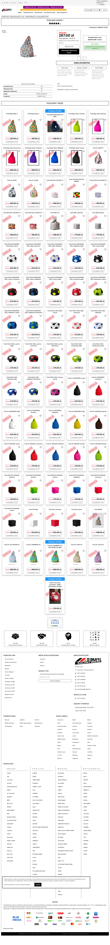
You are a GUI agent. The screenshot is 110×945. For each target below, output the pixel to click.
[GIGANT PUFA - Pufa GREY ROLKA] (98, 222)
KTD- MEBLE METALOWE (39, 871)
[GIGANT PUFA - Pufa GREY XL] (55, 222)
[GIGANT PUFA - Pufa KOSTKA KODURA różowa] (55, 487)
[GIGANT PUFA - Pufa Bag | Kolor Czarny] (76, 158)
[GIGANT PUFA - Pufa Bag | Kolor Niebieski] (55, 158)
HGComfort (35, 830)
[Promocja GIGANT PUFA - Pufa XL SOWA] (28, 187)
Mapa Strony (8, 697)
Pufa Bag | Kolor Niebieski (55, 148)
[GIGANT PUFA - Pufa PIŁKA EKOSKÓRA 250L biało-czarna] (11, 256)
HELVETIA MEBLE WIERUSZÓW (40, 827)
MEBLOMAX (61, 820)
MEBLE (20, 12)
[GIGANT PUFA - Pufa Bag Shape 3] (33, 126)
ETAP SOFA (10, 857)
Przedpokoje (8, 726)
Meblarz (60, 793)
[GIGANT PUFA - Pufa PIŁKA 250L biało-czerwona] (76, 322)
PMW (59, 891)
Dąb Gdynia (10, 837)
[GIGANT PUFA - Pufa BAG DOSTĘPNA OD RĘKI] (55, 126)
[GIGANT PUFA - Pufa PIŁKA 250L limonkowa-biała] (76, 355)
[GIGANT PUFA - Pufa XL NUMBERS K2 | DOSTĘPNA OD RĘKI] (55, 557)
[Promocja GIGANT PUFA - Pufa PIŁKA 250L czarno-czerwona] (28, 351)
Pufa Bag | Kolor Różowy (98, 113)
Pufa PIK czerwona (55, 509)
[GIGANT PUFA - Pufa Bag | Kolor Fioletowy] (33, 158)
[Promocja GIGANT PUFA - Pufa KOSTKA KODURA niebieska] (71, 483)
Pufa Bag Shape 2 (12, 113)
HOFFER (35, 834)
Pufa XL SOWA (33, 180)
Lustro (74, 736)
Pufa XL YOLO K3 (98, 544)
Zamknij (38, 884)
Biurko (89, 720)
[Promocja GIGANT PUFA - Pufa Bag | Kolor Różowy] (92, 122)
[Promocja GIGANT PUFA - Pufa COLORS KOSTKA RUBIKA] (71, 187)
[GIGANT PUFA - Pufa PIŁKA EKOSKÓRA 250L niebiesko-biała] (76, 256)
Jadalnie (22, 720)
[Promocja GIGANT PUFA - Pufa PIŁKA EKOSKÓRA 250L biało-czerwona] (28, 252)
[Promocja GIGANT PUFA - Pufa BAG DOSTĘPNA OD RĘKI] (49, 122)
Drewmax (9, 850)
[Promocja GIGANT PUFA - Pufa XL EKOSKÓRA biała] (6, 418)
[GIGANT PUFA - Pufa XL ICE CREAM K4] (11, 557)
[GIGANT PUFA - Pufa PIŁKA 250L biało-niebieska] (98, 322)
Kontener (89, 726)
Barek (74, 720)
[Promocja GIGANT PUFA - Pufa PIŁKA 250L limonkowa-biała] (71, 351)
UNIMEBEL (86, 827)
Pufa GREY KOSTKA (76, 212)
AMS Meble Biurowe (12, 786)
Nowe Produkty (9, 678)
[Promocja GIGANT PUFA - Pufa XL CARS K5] (71, 553)
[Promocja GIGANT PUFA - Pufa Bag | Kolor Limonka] (71, 122)
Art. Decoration (10, 793)
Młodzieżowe (38, 723)
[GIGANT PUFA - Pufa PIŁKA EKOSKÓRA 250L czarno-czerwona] (11, 289)
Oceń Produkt (99, 68)
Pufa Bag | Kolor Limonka (77, 113)
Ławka (89, 732)
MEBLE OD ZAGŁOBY (63, 807)
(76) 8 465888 (80, 679)
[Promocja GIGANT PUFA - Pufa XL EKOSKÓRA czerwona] (92, 385)
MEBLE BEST (61, 796)
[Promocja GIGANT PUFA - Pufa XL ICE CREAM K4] (6, 553)
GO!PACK (35, 813)
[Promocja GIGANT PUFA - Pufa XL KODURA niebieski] (49, 450)
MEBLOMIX (61, 827)
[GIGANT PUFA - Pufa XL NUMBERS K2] (33, 557)
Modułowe (75, 739)
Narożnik (89, 739)
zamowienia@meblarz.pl (83, 689)
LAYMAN (35, 874)
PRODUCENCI (38, 12)
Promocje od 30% (10, 691)
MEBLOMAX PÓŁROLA (63, 823)
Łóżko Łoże (60, 736)
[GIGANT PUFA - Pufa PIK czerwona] (55, 520)
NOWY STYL (61, 861)
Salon (21, 726)
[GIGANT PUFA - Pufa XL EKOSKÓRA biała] (11, 422)
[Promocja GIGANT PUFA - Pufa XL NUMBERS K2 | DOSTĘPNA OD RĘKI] (49, 553)
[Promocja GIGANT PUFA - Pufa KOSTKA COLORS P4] (28, 218)
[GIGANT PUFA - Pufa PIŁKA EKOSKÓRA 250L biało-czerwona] (33, 256)
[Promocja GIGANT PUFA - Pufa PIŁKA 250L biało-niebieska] (92, 318)
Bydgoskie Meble (11, 817)
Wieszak (89, 755)
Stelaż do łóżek (91, 745)
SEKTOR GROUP (87, 786)
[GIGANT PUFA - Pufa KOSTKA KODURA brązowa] (11, 487)
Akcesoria (60, 720)
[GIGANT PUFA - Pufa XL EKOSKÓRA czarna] (76, 389)
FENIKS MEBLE (36, 779)
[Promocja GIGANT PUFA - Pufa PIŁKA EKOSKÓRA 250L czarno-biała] (92, 252)
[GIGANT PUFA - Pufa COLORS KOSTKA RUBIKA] (76, 191)
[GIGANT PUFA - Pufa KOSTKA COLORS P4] (33, 222)
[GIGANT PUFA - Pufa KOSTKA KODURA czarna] (11, 520)
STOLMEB (85, 817)
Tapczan (74, 752)
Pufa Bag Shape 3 (33, 113)
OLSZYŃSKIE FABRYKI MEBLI (65, 864)
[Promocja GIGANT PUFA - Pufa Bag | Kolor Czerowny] (6, 154)
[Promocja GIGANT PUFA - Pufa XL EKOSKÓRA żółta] (71, 418)
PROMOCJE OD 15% (30, 7)
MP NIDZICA (61, 847)
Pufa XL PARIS (12, 180)
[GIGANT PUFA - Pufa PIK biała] (33, 520)
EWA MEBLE (10, 861)
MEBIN (59, 790)
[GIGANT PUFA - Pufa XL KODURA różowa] (76, 453)
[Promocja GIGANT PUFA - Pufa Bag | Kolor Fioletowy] (28, 154)
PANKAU (60, 874)
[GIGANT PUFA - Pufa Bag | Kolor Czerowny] (11, 158)
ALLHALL (9, 783)
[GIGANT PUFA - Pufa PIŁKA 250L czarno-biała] (11, 355)
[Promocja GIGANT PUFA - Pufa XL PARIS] (6, 187)
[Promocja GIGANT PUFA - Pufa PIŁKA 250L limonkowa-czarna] (92, 351)
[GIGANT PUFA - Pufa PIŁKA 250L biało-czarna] (55, 322)
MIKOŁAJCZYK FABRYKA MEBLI (66, 830)
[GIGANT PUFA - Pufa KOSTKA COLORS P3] (11, 222)
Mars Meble (61, 773)
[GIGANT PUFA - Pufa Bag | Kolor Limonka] (76, 126)
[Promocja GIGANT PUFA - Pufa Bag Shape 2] (6, 122)
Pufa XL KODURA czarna (12, 444)
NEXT (59, 857)
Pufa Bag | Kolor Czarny (76, 148)
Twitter (42, 662)
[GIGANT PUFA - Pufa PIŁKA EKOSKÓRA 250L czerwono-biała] (76, 289)
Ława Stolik (75, 732)
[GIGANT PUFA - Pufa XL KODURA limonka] (98, 453)
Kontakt (26, 2)
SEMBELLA (86, 790)
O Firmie (7, 675)
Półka (59, 742)
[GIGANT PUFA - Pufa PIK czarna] (76, 520)
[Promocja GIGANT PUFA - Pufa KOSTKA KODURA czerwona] (92, 483)
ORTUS (60, 867)
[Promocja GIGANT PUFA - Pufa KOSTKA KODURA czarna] (6, 516)
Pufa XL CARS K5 (76, 544)
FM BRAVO (35, 783)
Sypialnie (37, 726)
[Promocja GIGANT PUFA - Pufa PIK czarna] (71, 516)
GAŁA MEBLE (36, 803)
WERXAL (85, 847)
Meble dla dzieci (9, 723)
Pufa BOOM (98, 509)
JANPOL (35, 844)
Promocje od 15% (10, 685)
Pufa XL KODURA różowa (76, 444)
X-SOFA (85, 850)
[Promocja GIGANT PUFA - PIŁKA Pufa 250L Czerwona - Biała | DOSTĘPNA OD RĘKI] (49, 592)
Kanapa (89, 723)
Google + (42, 665)
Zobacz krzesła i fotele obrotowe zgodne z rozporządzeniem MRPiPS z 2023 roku (43, 9)
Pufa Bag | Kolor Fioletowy (33, 148)
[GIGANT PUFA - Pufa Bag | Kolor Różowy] (98, 126)
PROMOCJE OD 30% (56, 7)
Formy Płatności (9, 672)
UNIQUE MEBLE (87, 830)
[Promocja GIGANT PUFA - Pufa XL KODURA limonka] (92, 450)
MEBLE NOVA (61, 803)
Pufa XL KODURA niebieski (55, 444)
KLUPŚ (34, 861)
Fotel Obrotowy (76, 723)
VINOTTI (85, 834)
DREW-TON (10, 847)
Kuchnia (89, 729)
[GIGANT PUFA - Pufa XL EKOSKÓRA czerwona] (98, 389)
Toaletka (89, 752)
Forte (34, 790)
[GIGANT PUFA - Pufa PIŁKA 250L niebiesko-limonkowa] (33, 389)
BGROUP (9, 807)
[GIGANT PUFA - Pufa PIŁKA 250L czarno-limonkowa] (55, 355)
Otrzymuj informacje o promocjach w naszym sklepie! (52, 674)
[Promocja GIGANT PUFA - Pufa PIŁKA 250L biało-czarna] (49, 318)
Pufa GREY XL (55, 212)
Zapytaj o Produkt (82, 68)
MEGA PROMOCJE (62, 12)
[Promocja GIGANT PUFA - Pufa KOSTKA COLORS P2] (92, 187)
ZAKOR (85, 854)
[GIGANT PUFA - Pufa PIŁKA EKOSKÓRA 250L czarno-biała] (98, 256)
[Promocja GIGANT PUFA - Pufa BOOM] (92, 516)
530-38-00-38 (80, 686)
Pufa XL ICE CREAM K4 (11, 544)
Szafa (89, 748)
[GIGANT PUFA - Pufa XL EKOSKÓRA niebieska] (55, 422)
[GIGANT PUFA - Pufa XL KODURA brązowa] (98, 422)
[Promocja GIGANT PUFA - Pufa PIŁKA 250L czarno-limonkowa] (49, 351)
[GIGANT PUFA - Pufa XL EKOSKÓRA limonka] (33, 422)
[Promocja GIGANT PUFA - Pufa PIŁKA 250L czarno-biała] (6, 351)
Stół (58, 748)
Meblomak (60, 817)
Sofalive (85, 800)
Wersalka (75, 755)
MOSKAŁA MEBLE (62, 844)
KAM (34, 850)
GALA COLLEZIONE (37, 800)
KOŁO (34, 867)
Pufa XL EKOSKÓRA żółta (76, 411)
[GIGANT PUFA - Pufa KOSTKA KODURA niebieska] (76, 487)
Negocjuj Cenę (69, 46)
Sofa (73, 745)
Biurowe (7, 720)
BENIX (8, 800)
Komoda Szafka (61, 726)
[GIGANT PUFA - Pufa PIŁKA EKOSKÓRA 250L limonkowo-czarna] (98, 289)
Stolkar (85, 810)
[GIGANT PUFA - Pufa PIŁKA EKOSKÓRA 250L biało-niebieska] (55, 256)
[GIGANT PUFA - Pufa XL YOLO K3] (98, 557)
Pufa (88, 742)
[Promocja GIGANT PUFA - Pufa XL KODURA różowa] (71, 450)
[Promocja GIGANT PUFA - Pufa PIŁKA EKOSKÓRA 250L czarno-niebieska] (28, 285)
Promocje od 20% (10, 688)
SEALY (85, 783)
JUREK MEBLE (36, 847)
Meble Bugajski (62, 800)
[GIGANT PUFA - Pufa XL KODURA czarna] (11, 453)
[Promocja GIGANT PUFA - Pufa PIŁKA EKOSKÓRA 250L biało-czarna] (6, 252)
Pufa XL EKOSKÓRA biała (12, 411)
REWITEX (85, 779)
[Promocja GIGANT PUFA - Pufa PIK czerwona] (49, 516)
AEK (8, 776)
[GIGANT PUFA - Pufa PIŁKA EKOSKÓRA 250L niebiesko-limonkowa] (33, 322)
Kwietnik (59, 732)
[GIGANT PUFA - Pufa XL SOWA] (33, 191)
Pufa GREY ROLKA (98, 212)
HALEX (34, 820)
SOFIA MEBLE (86, 803)
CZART (9, 834)
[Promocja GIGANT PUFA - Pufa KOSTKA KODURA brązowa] (6, 483)
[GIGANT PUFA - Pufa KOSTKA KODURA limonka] (33, 487)
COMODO (9, 830)
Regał (59, 745)
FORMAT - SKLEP (37, 786)
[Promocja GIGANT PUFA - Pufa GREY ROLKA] (92, 218)
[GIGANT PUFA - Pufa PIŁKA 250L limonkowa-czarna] (98, 355)
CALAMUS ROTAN (11, 820)
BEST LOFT (10, 803)
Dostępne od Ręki (10, 681)
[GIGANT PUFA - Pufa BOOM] (98, 520)
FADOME (35, 773)
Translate (101, 4)
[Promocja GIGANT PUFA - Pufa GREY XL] (49, 218)
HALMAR (35, 823)
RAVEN (85, 773)
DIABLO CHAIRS (11, 840)
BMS (8, 813)
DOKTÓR (9, 844)
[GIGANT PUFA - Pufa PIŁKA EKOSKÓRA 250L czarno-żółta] (55, 289)
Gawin (34, 807)
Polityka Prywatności (11, 662)
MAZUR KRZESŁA (62, 779)
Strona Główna (12, 2)
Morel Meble (61, 840)
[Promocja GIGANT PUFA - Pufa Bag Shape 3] (28, 122)
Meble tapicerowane (25, 723)
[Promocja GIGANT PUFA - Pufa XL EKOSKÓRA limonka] (28, 418)
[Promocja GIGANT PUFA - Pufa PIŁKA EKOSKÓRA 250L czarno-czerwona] (6, 285)
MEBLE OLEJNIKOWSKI (64, 810)
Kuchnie (37, 720)
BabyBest (9, 796)
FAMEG (34, 776)
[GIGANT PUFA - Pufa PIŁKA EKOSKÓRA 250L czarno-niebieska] (33, 289)
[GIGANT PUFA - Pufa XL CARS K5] (76, 557)
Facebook (42, 659)
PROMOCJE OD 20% (43, 7)
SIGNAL (85, 793)
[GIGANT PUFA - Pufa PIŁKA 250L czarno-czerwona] (33, 355)
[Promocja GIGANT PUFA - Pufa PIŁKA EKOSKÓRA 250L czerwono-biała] (71, 285)
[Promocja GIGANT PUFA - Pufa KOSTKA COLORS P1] (49, 187)
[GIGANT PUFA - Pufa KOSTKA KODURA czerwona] (98, 487)
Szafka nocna (61, 752)
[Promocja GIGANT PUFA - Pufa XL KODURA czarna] (6, 450)
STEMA (85, 807)
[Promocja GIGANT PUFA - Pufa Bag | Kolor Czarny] (71, 154)
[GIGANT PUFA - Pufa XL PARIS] (11, 191)
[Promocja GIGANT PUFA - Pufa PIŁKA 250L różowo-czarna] (49, 385)
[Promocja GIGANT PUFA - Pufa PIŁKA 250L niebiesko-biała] (6, 385)
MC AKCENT (61, 783)
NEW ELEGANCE (62, 854)
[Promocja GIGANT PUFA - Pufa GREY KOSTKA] (71, 218)
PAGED (59, 871)
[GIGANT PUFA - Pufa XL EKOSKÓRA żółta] (76, 422)
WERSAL (85, 844)
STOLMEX (85, 820)
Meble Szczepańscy (63, 813)
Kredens (59, 729)
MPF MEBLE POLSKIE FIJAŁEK (65, 850)
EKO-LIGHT (10, 854)
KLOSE (34, 857)
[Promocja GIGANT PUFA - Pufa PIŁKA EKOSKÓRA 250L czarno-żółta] (49, 285)
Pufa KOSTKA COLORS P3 (11, 212)
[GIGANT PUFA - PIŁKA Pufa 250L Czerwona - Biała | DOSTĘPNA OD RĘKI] (55, 596)
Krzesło (74, 729)
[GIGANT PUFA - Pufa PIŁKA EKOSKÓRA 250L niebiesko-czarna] (11, 322)
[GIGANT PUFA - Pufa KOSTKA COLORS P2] (98, 191)
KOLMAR (35, 864)
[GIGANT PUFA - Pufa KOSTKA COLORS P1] (55, 191)
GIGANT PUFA (103, 27)
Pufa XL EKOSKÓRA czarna (76, 378)
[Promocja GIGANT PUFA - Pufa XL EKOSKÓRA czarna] (71, 385)
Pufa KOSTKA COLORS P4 (33, 212)
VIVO (84, 837)
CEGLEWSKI (10, 823)
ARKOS (9, 790)
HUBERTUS (35, 840)
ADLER (8, 773)
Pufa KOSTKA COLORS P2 (98, 180)
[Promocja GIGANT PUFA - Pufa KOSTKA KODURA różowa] (49, 483)
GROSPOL (35, 817)
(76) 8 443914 (80, 676)
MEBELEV (60, 786)
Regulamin (20, 2)
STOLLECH (86, 813)
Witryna (59, 758)
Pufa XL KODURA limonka (98, 444)
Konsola (74, 726)
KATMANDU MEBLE (37, 854)
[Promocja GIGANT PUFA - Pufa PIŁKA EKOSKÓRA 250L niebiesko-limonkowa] (28, 318)
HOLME (34, 837)
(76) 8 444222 (80, 673)
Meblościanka (61, 739)
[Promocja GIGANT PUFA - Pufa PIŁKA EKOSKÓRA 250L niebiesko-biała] (71, 252)
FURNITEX (35, 793)
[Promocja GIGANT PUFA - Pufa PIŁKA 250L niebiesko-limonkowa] (28, 385)
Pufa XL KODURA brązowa (98, 411)
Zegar (89, 758)
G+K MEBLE (35, 796)
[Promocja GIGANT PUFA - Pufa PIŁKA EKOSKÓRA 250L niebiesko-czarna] (6, 318)
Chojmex (9, 827)
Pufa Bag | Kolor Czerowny (12, 148)
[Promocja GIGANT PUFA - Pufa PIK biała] (28, 516)
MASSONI (60, 776)
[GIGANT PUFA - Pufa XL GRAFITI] (98, 158)
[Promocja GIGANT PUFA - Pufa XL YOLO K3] (92, 553)
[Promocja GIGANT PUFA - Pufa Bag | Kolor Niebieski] (49, 154)
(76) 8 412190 (80, 683)
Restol (85, 776)
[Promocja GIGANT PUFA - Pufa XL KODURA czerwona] (28, 450)
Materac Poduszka (92, 736)
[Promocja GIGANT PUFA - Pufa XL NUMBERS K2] (28, 553)
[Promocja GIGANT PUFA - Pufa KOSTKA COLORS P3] (6, 218)
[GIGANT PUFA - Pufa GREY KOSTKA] (76, 222)
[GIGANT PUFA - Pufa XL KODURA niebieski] (55, 453)
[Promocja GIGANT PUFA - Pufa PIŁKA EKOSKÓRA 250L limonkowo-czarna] (92, 285)
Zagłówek (75, 758)
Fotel (58, 723)
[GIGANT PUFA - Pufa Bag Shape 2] (11, 126)
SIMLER (85, 796)
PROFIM (60, 894)
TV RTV (59, 755)
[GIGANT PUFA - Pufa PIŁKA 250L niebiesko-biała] (11, 389)
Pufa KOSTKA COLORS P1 (55, 180)
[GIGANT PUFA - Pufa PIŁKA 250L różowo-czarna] (55, 389)
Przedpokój (75, 742)
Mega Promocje (9, 694)
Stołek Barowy (76, 748)
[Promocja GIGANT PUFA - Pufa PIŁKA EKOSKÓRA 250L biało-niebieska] (49, 252)
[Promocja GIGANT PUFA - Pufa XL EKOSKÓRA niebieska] (49, 418)
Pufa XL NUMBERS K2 (33, 544)
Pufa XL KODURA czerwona (33, 444)
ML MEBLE (60, 837)
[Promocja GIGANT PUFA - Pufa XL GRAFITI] (92, 154)
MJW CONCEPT (62, 834)
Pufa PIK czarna (76, 509)
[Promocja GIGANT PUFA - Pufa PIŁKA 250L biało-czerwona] (71, 318)
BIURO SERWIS (11, 810)
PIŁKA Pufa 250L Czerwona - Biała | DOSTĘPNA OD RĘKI (55, 584)
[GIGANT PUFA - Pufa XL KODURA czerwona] (33, 453)
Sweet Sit (85, 823)
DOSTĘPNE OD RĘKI (49, 12)
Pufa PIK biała (33, 509)
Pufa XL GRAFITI (98, 148)
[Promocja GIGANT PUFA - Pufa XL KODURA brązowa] (92, 418)
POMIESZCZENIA (28, 12)
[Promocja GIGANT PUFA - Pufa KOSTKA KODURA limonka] (28, 483)
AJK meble (9, 779)
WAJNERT (85, 840)
